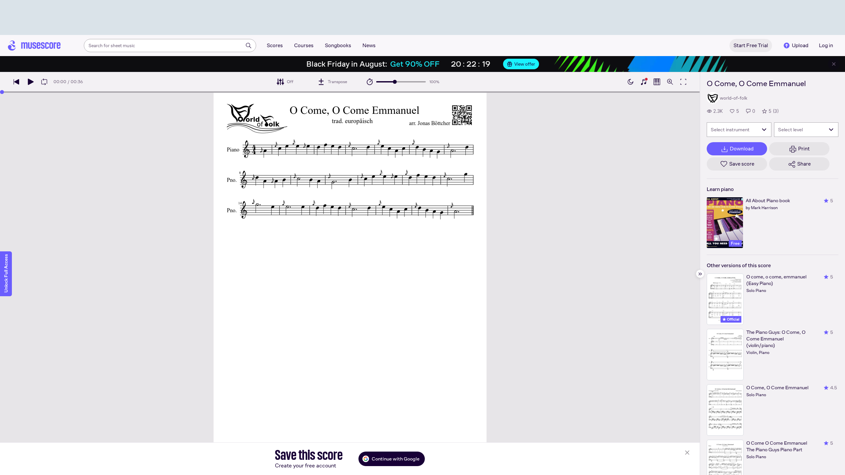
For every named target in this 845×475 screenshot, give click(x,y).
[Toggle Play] (30, 82)
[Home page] (34, 45)
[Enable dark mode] (630, 81)
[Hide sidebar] (700, 274)
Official (732, 319)
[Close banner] (834, 64)
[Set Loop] (44, 81)
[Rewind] (16, 81)
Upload (800, 45)
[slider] (395, 82)
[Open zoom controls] (670, 81)
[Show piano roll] (656, 81)
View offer (524, 64)
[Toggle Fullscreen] (683, 81)
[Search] (248, 45)
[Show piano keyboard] (643, 81)
